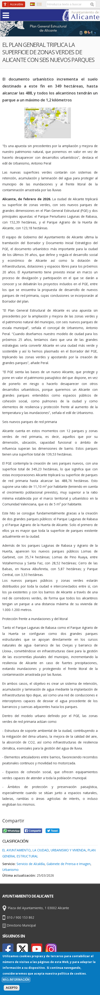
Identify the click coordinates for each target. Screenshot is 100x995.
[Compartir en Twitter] (53, 830)
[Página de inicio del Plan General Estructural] (50, 33)
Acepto (11, 987)
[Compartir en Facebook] (33, 830)
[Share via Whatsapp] (11, 830)
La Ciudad (41, 850)
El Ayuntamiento (16, 850)
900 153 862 (25, 917)
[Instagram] (51, 949)
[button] (15, 15)
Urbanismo (10, 869)
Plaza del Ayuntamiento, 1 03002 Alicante (38, 908)
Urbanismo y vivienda (68, 850)
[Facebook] (7, 949)
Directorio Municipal (21, 925)
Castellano (32, 4)
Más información (16, 979)
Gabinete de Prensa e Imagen (68, 864)
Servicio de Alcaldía (31, 864)
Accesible (16, 4)
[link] (81, 18)
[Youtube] (36, 949)
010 (10, 917)
